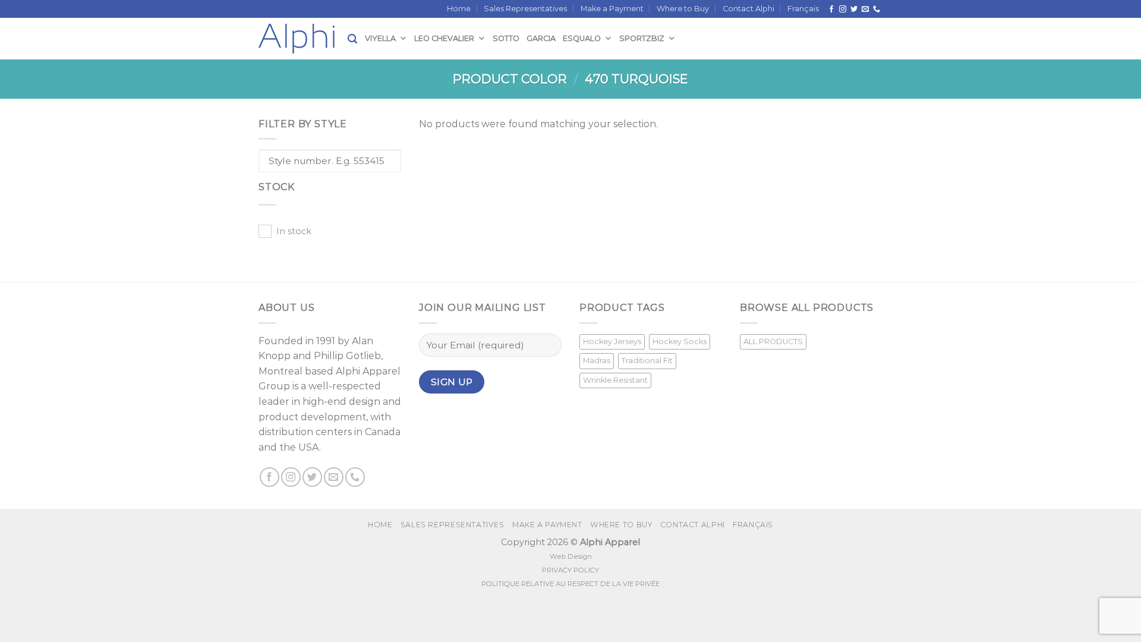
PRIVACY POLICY (570, 570)
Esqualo (582, 38)
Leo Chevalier (444, 38)
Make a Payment (612, 8)
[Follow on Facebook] (831, 9)
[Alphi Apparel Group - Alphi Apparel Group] (303, 39)
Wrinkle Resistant (615, 380)
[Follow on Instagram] (842, 9)
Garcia (541, 38)
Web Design (571, 556)
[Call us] (876, 9)
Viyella (380, 38)
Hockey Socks (680, 341)
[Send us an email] (865, 9)
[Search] (352, 39)
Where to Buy (683, 8)
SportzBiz (641, 38)
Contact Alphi (748, 8)
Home (459, 8)
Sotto (506, 38)
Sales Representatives (525, 8)
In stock (293, 231)
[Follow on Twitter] (854, 9)
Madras (596, 360)
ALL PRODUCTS (773, 341)
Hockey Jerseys (612, 341)
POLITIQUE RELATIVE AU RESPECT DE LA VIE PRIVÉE (570, 584)
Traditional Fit (647, 360)
